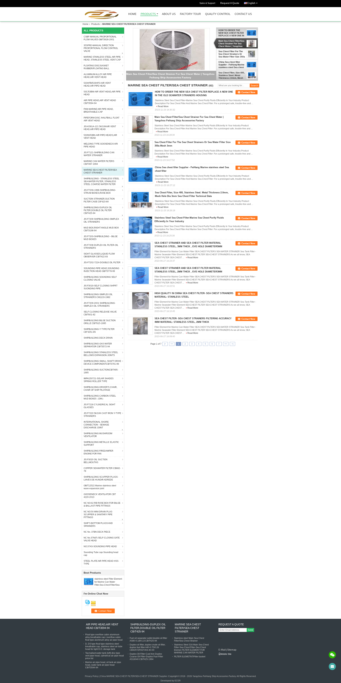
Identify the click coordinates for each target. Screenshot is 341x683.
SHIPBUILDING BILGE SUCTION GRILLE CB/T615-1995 (100, 322)
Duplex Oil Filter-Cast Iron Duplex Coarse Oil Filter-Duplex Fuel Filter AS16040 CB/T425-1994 (146, 656)
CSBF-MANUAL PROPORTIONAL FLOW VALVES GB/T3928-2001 (100, 38)
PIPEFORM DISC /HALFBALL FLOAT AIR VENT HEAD (101, 119)
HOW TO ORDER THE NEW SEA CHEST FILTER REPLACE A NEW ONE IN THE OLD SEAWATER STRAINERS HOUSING (231, 33)
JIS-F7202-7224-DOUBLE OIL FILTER (102, 262)
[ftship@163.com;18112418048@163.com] (332, 666)
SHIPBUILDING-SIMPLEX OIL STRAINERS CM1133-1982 (98, 295)
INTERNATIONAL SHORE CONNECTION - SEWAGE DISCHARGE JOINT (96, 425)
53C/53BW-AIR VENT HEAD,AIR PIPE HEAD (102, 93)
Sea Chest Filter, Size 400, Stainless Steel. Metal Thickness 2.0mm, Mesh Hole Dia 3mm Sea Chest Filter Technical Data (231, 75)
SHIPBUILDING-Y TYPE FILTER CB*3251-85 (99, 330)
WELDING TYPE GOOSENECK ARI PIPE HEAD (101, 145)
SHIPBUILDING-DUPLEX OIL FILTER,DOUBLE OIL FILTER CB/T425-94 (98, 210)
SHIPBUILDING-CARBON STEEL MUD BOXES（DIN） (100, 397)
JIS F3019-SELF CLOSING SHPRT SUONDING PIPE (100, 287)
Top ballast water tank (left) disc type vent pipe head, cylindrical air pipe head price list (104, 656)
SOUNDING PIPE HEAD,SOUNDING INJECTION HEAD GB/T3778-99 (101, 269)
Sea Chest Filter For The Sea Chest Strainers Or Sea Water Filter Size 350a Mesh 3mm (231, 54)
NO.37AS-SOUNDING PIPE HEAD (100, 546)
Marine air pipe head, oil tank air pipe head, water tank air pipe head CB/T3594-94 (103, 665)
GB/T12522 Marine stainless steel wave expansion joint (100, 487)
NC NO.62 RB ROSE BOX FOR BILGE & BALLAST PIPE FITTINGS (102, 504)
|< (165, 344)
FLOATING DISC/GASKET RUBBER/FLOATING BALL (96, 67)
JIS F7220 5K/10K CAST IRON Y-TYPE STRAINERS (102, 414)
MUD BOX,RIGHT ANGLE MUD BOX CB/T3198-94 (101, 229)
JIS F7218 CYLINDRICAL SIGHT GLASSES (99, 406)
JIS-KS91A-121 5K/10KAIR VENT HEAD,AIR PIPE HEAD (100, 128)
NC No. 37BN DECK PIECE (97, 532)
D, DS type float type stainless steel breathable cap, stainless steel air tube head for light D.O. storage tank (103, 646)
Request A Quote (229, 3)
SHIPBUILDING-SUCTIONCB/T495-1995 (101, 371)
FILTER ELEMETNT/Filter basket (189, 656)
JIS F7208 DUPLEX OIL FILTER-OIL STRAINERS (101, 246)
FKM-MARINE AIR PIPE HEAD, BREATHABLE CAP (98, 110)
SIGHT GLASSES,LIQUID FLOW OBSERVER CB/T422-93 (99, 255)
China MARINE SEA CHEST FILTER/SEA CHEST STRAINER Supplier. (134, 676)
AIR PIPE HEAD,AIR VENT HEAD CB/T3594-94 (100, 101)
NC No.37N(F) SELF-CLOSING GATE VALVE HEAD (102, 539)
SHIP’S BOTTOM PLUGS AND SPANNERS (98, 524)
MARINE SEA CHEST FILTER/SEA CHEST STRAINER (100, 171)
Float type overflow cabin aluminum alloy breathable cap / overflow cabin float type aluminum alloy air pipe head (104, 637)
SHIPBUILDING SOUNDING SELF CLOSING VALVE (100, 278)
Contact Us (243, 14)
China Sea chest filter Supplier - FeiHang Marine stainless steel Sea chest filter (231, 65)
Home (132, 14)
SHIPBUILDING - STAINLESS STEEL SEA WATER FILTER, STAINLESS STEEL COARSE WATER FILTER (101, 181)
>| (232, 344)
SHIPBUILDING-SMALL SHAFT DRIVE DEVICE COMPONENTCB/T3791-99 (102, 362)
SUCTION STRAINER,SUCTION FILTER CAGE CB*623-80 (99, 200)
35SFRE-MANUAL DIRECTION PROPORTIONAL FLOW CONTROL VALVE (101, 48)
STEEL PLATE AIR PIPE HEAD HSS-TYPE (101, 562)
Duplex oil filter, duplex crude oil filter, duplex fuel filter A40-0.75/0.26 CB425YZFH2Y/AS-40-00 (147, 647)
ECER (178, 680)
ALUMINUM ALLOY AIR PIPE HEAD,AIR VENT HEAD (98, 75)
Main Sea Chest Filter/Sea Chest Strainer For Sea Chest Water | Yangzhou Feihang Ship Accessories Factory (231, 44)
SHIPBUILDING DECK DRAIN (98, 338)
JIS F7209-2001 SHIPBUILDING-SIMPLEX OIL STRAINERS (99, 304)
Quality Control (217, 14)
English (251, 3)
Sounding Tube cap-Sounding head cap (101, 553)
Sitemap (231, 649)
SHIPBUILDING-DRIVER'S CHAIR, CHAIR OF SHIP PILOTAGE (100, 388)
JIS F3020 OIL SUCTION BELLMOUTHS (95, 461)
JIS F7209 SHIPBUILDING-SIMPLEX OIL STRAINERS (101, 220)
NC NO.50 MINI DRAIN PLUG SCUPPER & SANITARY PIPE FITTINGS (98, 514)
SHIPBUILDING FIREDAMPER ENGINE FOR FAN (98, 452)
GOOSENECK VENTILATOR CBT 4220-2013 (100, 495)
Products (148, 14)
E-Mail (222, 649)
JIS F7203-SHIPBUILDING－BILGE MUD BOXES (101, 237)
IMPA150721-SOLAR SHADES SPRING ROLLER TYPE (98, 380)
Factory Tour (190, 14)
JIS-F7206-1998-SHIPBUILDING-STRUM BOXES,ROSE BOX (100, 191)
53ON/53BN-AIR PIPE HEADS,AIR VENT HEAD (100, 136)
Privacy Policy (91, 676)
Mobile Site (226, 654)
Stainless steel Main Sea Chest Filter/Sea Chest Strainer (189, 639)
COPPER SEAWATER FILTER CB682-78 (102, 469)
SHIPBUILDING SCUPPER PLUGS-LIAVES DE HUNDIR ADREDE (101, 478)
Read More (163, 106)
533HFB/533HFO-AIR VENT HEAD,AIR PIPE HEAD (97, 84)
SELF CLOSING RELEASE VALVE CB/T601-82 (100, 313)
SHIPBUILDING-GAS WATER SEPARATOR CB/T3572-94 (98, 345)
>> (225, 344)
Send (250, 630)
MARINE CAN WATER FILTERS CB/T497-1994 (99, 162)
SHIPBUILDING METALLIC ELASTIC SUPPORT (101, 443)
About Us (169, 14)
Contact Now (248, 92)
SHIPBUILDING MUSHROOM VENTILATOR (98, 435)
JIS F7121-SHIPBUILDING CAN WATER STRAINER (99, 154)
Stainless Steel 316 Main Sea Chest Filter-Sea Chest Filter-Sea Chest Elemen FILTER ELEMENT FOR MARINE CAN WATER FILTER (191, 648)
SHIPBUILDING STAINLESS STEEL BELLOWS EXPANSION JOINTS (101, 353)
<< (171, 344)
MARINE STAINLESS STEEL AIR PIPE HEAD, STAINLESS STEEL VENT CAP (102, 58)
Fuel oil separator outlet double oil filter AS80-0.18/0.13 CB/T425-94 (148, 639)
